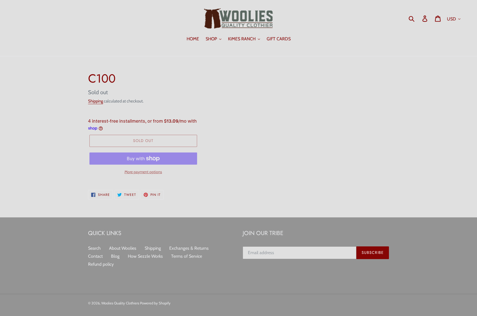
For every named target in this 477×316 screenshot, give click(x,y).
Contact (95, 256)
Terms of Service (186, 256)
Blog (115, 256)
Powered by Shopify (155, 303)
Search (94, 248)
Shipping (95, 101)
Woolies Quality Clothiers (120, 303)
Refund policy (101, 264)
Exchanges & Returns (189, 248)
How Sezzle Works (145, 256)
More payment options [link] (143, 171)
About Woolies (122, 248)
